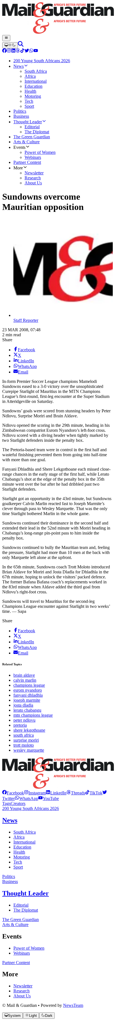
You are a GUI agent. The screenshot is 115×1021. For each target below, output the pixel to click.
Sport (18, 867)
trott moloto (23, 745)
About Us (22, 996)
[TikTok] (22, 51)
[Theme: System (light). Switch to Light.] (10, 45)
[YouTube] (35, 51)
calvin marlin (24, 680)
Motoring (21, 857)
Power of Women (28, 948)
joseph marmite (26, 700)
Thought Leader (25, 893)
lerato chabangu (27, 710)
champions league (29, 685)
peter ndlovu (24, 720)
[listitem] (13, 793)
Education (22, 847)
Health (19, 852)
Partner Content (16, 962)
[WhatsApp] (31, 51)
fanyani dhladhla (28, 695)
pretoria (20, 725)
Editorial (20, 905)
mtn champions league (33, 715)
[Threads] (18, 51)
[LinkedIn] (13, 51)
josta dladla (23, 705)
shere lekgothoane (29, 730)
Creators (18, 803)
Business (10, 881)
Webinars (21, 953)
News (9, 820)
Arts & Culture (15, 924)
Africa (19, 837)
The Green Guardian (20, 919)
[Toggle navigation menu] (6, 38)
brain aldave (24, 675)
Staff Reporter (25, 320)
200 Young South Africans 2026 (30, 808)
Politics (8, 876)
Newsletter (22, 986)
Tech (17, 862)
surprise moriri (26, 740)
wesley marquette (28, 750)
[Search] (20, 45)
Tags (6, 803)
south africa (23, 735)
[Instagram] (9, 51)
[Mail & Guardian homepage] (57, 18)
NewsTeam (73, 1005)
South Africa (24, 832)
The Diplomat (25, 910)
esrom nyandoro (27, 690)
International (24, 842)
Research (21, 991)
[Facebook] (4, 51)
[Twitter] (27, 51)
